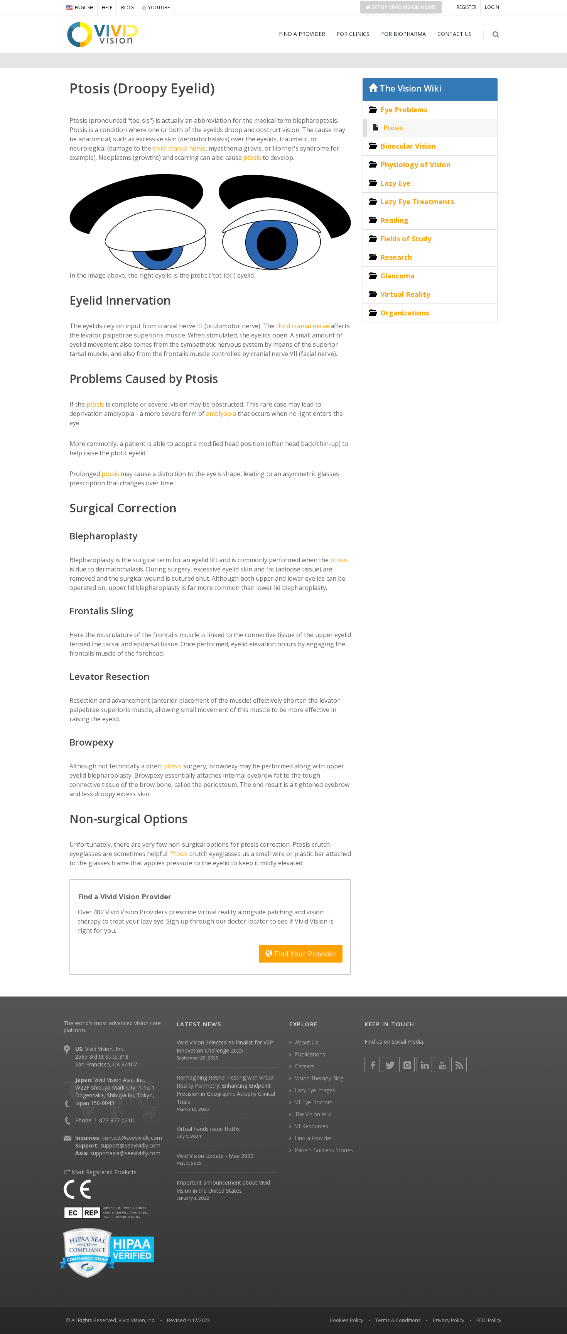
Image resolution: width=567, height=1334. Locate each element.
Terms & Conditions (398, 1320)
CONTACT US (454, 33)
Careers (304, 1066)
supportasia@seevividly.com (125, 1153)
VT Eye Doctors (313, 1102)
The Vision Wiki (409, 88)
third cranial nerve (178, 148)
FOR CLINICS (353, 33)
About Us (306, 1042)
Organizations (404, 312)
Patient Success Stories (324, 1150)
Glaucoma (397, 275)
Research (396, 257)
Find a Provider (313, 1138)
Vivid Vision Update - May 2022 (215, 1155)
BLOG (127, 7)
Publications (310, 1054)
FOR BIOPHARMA (403, 33)
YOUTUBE (159, 7)
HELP (107, 7)
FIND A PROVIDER (302, 33)
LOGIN (492, 7)
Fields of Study (405, 238)
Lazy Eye (395, 183)
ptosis (251, 157)
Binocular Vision (408, 146)
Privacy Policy (448, 1320)
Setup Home (403, 6)
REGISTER (466, 7)
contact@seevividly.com (132, 1137)
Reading (394, 220)
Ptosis (178, 853)
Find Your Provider (304, 953)
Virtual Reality (405, 294)
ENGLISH (84, 7)
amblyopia (220, 413)
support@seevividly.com (130, 1145)
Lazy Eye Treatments (417, 201)
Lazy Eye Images (315, 1090)
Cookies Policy (346, 1320)
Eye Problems (403, 109)
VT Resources (311, 1126)
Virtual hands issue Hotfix (208, 1128)
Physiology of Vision (415, 164)
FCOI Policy (488, 1320)
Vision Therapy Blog (319, 1078)
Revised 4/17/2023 (188, 1320)
